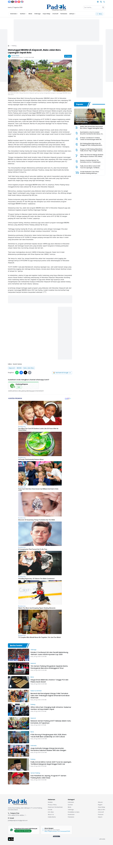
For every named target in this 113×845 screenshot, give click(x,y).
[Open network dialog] (97, 2)
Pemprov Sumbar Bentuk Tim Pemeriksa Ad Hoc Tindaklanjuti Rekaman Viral (90, 162)
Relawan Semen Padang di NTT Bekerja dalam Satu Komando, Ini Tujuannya (51, 722)
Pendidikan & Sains (73, 812)
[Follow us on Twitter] (12, 2)
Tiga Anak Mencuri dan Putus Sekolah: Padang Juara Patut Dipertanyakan (87, 121)
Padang (14, 46)
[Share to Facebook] (21, 372)
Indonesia (13, 14)
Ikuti (19, 387)
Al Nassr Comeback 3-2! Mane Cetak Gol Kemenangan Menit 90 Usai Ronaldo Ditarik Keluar (90, 139)
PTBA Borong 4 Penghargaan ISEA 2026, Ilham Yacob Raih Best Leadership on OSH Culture (48, 735)
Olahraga (37, 14)
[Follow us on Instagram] (15, 2)
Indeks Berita (52, 817)
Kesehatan (71, 814)
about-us (51, 814)
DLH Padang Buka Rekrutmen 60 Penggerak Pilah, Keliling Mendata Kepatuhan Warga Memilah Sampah (91, 145)
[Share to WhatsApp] (17, 372)
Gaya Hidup (46, 14)
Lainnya (71, 14)
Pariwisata (63, 14)
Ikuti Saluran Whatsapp (22, 831)
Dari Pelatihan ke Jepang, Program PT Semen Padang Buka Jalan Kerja (48, 777)
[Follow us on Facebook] (9, 2)
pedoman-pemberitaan (55, 807)
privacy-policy (52, 805)
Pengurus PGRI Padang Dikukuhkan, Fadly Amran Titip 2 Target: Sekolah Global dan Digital (91, 150)
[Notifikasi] (101, 2)
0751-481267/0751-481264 (16, 815)
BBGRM (19, 368)
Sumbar (22, 14)
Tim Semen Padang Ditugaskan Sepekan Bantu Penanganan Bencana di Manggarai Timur (49, 667)
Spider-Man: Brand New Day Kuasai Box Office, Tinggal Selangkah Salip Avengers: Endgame (91, 128)
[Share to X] (25, 372)
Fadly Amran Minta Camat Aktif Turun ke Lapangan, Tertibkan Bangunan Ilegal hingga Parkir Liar (51, 763)
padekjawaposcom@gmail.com (18, 820)
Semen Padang (35, 773)
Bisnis (30, 14)
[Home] (8, 45)
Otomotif (55, 14)
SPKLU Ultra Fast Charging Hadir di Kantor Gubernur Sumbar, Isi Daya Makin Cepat (51, 708)
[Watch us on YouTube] (18, 2)
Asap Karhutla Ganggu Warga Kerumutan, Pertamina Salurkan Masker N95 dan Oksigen (48, 749)
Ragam (100, 805)
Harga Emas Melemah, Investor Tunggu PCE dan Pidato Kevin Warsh (49, 681)
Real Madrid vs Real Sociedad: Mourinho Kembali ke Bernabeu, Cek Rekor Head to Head (91, 133)
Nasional (33, 663)
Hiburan (100, 802)
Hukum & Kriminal (36, 691)
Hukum (100, 817)
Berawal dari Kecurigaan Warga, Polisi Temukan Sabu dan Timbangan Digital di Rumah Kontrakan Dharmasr (50, 695)
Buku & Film (101, 809)
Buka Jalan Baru (29, 368)
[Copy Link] (29, 372)
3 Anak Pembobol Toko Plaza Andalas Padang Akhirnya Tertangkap (89, 173)
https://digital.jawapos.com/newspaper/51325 (57, 831)
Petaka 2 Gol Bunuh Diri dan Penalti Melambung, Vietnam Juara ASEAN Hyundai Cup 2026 (49, 653)
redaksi (50, 802)
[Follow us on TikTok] (22, 2)
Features (100, 814)
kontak (50, 809)
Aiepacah (12, 368)
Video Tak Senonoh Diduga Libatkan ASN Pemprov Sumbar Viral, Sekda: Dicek (91, 156)
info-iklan (51, 812)
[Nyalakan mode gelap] (104, 2)
